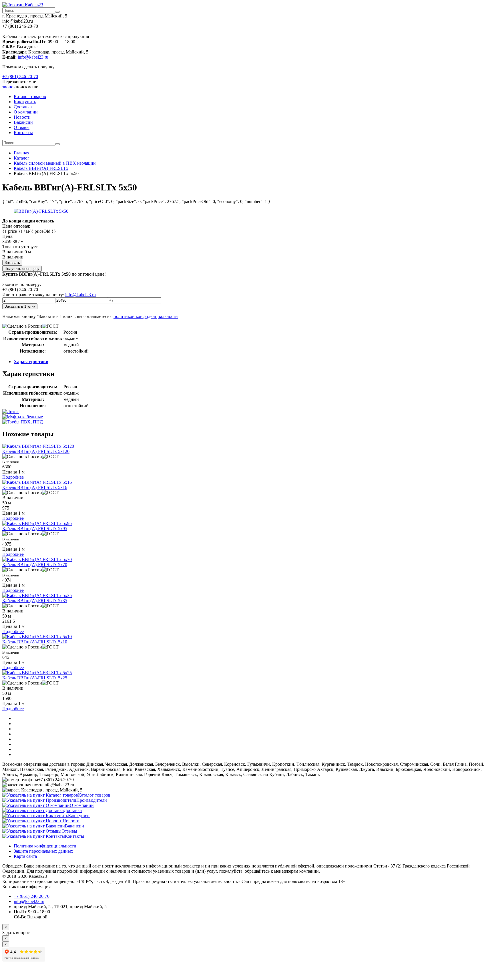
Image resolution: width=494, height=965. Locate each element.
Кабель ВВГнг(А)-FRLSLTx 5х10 (34, 641)
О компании (26, 112)
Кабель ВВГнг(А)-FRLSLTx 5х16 (34, 487)
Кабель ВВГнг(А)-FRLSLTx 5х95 (34, 528)
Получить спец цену (22, 268)
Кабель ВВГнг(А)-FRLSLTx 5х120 (35, 451)
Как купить (25, 101)
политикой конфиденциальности (145, 316)
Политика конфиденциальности (45, 845)
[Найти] (57, 12)
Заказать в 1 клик (20, 306)
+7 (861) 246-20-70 (20, 76)
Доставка (23, 106)
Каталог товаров (30, 96)
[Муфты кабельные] (22, 416)
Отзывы (21, 127)
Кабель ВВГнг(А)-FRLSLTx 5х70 (34, 564)
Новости (22, 117)
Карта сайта (25, 856)
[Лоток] (10, 411)
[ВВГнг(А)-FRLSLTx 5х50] (41, 211)
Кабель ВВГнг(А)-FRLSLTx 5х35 (34, 600)
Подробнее (13, 477)
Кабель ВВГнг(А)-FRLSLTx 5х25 (34, 677)
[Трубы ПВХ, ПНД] (22, 421)
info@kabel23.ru (33, 57)
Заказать (12, 262)
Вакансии (23, 122)
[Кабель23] (22, 4)
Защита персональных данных (43, 851)
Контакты (23, 132)
